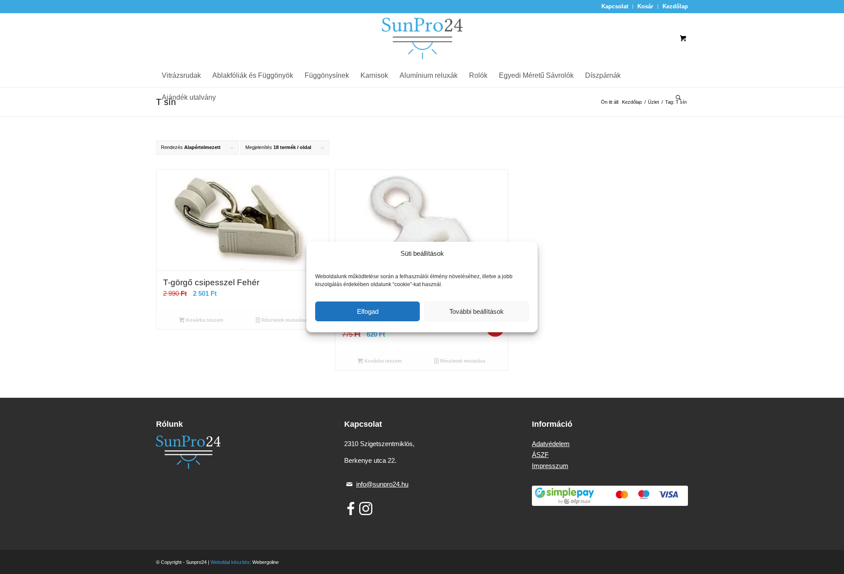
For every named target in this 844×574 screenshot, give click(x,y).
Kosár (645, 6)
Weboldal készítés (230, 562)
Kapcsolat (614, 6)
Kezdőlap (675, 6)
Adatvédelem (551, 443)
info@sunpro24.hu (382, 484)
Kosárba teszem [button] (204, 320)
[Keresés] (675, 98)
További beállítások (476, 311)
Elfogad (367, 311)
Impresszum (550, 465)
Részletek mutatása (283, 320)
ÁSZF (540, 454)
